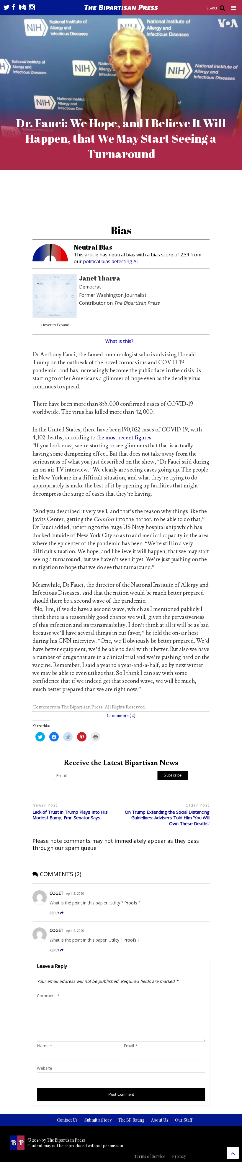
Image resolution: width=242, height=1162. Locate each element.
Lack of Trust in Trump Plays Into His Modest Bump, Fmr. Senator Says (70, 815)
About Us (159, 1120)
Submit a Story (98, 1120)
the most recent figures (124, 437)
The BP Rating (131, 1120)
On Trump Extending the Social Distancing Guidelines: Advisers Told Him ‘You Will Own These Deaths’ (167, 817)
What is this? (119, 341)
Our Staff (183, 1120)
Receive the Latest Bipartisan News (121, 763)
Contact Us (67, 1120)
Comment (48, 995)
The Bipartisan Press (82, 707)
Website (44, 1068)
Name (44, 1046)
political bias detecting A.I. (111, 261)
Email (131, 1046)
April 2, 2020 (75, 893)
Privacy (179, 1156)
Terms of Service (149, 1156)
